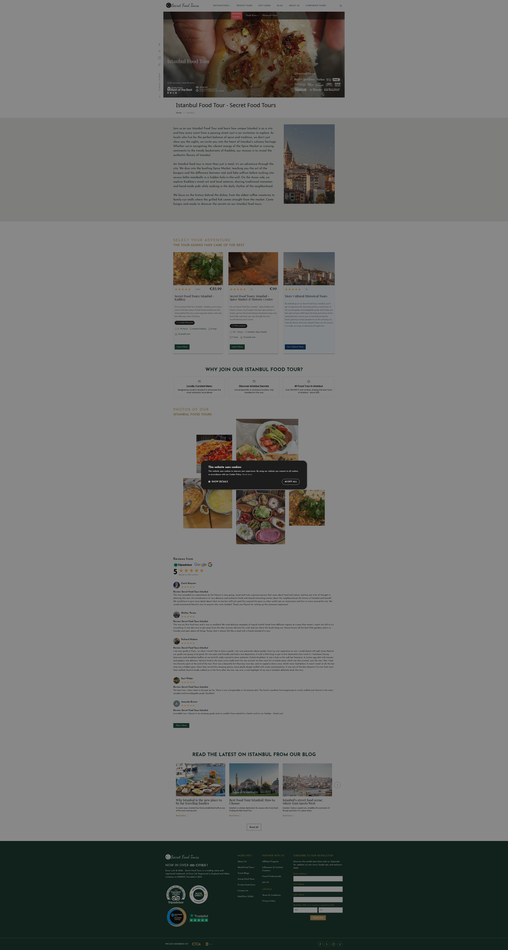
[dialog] (254, 475)
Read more (247, 475)
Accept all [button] (291, 482)
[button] (218, 482)
